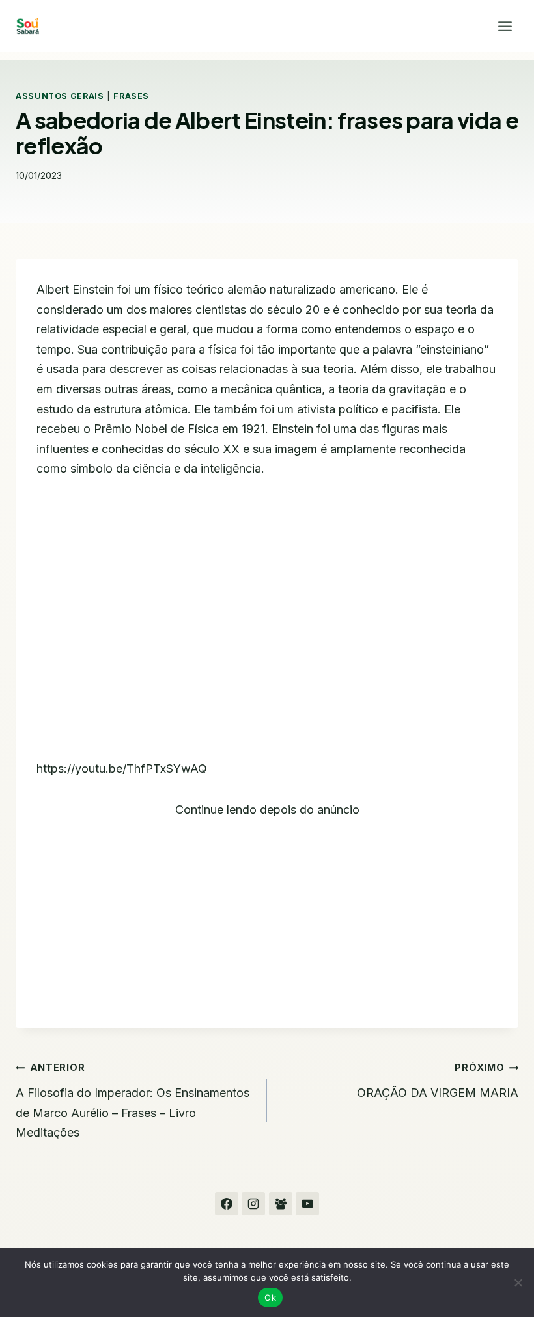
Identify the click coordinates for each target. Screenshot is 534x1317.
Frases (131, 96)
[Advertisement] (267, 911)
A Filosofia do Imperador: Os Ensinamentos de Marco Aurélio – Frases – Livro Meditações (132, 1100)
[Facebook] (226, 1203)
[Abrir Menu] (504, 26)
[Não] (517, 1282)
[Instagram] (253, 1203)
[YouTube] (307, 1203)
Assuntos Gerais (60, 96)
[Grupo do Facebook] (280, 1203)
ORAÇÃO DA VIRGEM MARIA (437, 1081)
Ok (270, 1297)
